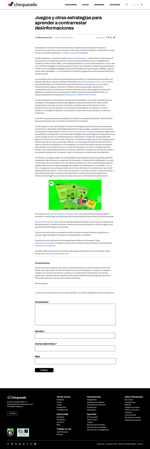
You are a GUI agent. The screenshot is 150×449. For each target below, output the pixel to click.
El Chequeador (92, 417)
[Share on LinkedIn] (112, 38)
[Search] (127, 4)
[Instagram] (17, 444)
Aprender (99, 5)
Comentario (42, 302)
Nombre (40, 331)
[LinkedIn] (20, 444)
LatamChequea (62, 432)
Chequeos (60, 400)
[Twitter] (28, 444)
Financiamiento (130, 415)
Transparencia (130, 402)
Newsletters (61, 420)
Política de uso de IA (132, 410)
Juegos (89, 422)
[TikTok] (24, 444)
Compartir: (100, 38)
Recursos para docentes (96, 425)
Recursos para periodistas (96, 427)
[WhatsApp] (32, 444)
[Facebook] (9, 444)
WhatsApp (60, 417)
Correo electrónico (46, 344)
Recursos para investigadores (98, 430)
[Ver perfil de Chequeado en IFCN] (10, 432)
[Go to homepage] (26, 4)
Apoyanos (115, 5)
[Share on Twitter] (109, 38)
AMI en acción (92, 420)
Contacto (12, 413)
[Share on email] (114, 38)
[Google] (13, 444)
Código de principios (132, 407)
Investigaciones (62, 410)
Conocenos (71, 5)
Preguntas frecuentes (133, 420)
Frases (59, 405)
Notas (85, 5)
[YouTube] (35, 444)
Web (37, 356)
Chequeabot (91, 410)
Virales (59, 402)
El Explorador (92, 407)
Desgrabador (92, 400)
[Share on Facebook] (106, 38)
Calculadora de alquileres (96, 405)
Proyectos (128, 412)
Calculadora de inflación (96, 402)
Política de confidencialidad (127, 444)
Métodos (128, 405)
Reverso (60, 434)
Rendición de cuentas (133, 417)
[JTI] (23, 432)
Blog (58, 425)
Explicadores (61, 407)
